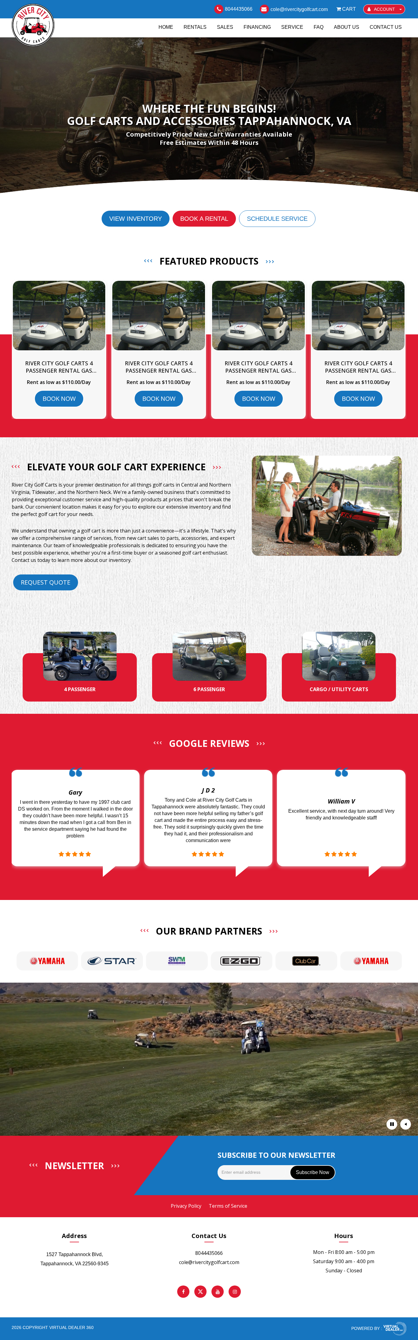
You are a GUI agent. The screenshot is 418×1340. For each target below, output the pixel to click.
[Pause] (391, 1124)
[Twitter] (200, 1291)
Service (292, 27)
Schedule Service (277, 218)
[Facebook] (183, 1291)
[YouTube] (217, 1291)
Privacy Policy (186, 1206)
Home (166, 27)
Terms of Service (228, 1206)
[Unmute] (405, 1124)
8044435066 (209, 1253)
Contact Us (386, 27)
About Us (346, 27)
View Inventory (135, 218)
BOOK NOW (59, 398)
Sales (225, 27)
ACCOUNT (385, 9)
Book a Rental (204, 218)
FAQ (318, 27)
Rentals (195, 27)
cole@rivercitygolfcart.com (209, 1262)
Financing (257, 27)
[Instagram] (235, 1291)
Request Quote (45, 582)
